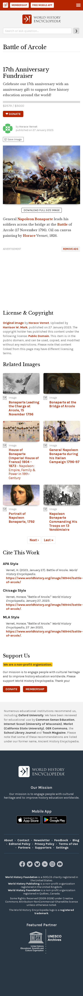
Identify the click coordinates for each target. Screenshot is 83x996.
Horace (29, 236)
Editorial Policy (19, 844)
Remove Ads (70, 248)
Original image (13, 323)
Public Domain (38, 336)
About (8, 840)
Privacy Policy (44, 844)
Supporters (43, 847)
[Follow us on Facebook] (22, 866)
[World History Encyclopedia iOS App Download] (28, 820)
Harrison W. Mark (15, 327)
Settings (62, 847)
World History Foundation (21, 877)
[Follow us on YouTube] (60, 866)
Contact (23, 840)
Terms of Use (68, 844)
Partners (24, 847)
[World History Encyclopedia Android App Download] (54, 820)
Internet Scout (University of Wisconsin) (33, 724)
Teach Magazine (54, 732)
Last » (48, 540)
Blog (76, 840)
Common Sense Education (55, 719)
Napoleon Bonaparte (35, 219)
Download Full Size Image (42, 210)
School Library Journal (20, 732)
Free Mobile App (42, 5)
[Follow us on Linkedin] (45, 866)
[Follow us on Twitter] (30, 866)
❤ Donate (13, 114)
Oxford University (30, 715)
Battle (62, 224)
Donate (11, 689)
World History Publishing (24, 883)
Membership (19, 5)
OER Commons (56, 728)
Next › (34, 540)
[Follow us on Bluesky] (37, 866)
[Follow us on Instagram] (52, 866)
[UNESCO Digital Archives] (41, 941)
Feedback (61, 840)
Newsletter (42, 840)
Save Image (13, 139)
